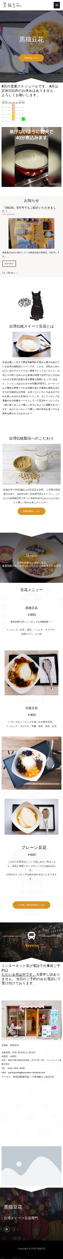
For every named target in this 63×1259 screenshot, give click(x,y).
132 (8, 272)
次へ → (14, 272)
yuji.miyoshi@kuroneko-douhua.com (26, 1072)
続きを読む (9, 263)
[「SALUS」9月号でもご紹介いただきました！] (31, 246)
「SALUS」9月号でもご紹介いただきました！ (29, 209)
